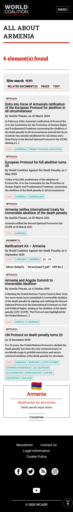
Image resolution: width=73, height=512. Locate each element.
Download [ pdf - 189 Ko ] (45, 267)
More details (15, 267)
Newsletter (24, 445)
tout (56, 86)
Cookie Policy (36, 457)
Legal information (36, 451)
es (44, 259)
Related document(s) (23, 86)
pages (45, 86)
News (29, 80)
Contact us (48, 445)
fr (49, 259)
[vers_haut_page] (68, 503)
